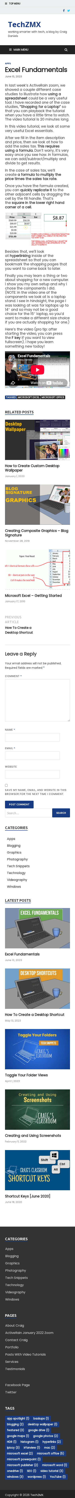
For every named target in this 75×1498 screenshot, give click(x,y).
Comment (13, 676)
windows (15, 1477)
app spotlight (18, 1418)
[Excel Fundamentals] (37, 949)
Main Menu (21, 50)
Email (10, 748)
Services (11, 1361)
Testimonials (15, 1369)
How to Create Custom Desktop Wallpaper (32, 468)
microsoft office (53, 397)
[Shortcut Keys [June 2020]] (37, 1191)
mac (49, 1448)
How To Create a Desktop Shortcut (34, 1014)
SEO (31, 1471)
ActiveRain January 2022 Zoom (29, 1332)
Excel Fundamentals (22, 954)
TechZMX (24, 24)
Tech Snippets (18, 866)
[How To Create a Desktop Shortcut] (37, 1010)
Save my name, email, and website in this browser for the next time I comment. (36, 792)
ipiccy (13, 1448)
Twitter (11, 1392)
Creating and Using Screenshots (33, 1135)
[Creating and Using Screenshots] (37, 1131)
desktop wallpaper (42, 1424)
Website (11, 767)
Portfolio (12, 1347)
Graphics (14, 852)
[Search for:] (37, 812)
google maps (18, 1436)
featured (15, 1430)
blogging (15, 1424)
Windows (14, 886)
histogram (29, 1442)
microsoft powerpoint (24, 1459)
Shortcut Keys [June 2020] (27, 1196)
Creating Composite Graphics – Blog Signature (36, 533)
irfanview (32, 1448)
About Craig (14, 1325)
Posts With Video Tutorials (25, 1354)
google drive (38, 1430)
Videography (17, 879)
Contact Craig (16, 1340)
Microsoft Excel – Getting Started (33, 595)
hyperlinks (52, 1442)
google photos (45, 1436)
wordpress (37, 1477)
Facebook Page (17, 1385)
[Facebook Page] (64, 11)
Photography (17, 859)
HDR (11, 1442)
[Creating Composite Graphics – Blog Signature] (37, 526)
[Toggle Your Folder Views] (37, 1070)
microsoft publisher (22, 1465)
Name (10, 730)
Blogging (13, 845)
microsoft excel (28, 397)
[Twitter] (68, 11)
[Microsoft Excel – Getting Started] (37, 591)
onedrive (15, 1471)
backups (41, 1418)
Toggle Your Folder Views (26, 1075)
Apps (8, 63)
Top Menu (14, 3)
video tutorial (51, 1471)
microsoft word (54, 1465)
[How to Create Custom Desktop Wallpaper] (37, 461)
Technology (16, 873)
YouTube (58, 1477)
